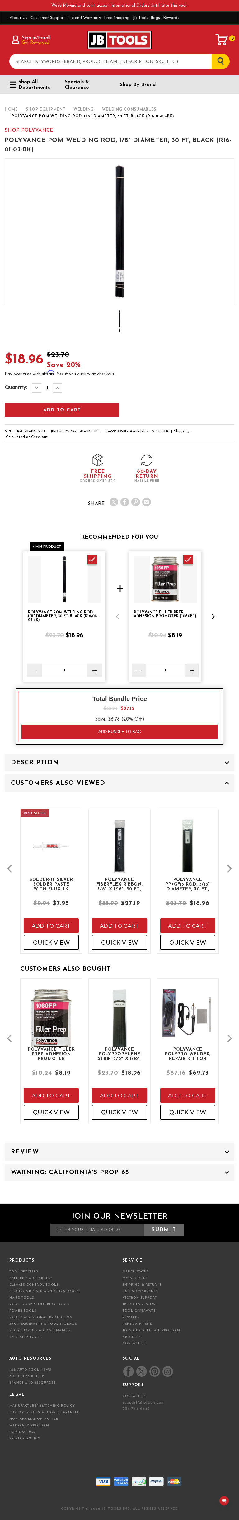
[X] (114, 502)
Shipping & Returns (142, 1284)
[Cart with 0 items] (222, 39)
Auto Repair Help (26, 1376)
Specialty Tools (25, 1337)
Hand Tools (21, 1298)
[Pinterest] (135, 502)
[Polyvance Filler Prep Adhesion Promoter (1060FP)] (51, 1027)
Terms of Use (22, 1432)
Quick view (51, 942)
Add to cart (51, 926)
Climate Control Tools (33, 1284)
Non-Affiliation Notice (33, 1419)
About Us (18, 18)
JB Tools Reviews (140, 1304)
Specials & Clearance (77, 84)
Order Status (135, 1271)
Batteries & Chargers (31, 1278)
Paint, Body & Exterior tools (39, 1304)
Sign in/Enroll (36, 38)
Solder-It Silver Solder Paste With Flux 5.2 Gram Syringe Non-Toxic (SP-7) (51, 884)
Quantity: (16, 387)
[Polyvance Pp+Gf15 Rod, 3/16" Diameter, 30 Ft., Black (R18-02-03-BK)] (187, 851)
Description (35, 763)
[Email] (146, 502)
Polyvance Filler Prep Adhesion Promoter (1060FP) (51, 1053)
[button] (117, 617)
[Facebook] (124, 502)
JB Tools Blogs (146, 18)
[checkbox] (92, 559)
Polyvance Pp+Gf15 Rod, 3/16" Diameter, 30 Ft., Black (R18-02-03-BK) (188, 884)
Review (25, 1152)
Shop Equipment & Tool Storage (43, 1324)
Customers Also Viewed (58, 783)
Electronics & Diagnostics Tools (44, 1291)
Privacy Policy (24, 1438)
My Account (135, 1278)
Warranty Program (29, 1425)
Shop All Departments (34, 84)
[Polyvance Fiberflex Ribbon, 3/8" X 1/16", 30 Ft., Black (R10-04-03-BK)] (119, 851)
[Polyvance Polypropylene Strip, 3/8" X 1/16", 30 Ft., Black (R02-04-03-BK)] (119, 1027)
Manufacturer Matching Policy (42, 1406)
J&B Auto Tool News (30, 1369)
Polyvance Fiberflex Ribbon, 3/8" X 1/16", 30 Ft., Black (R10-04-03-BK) (119, 884)
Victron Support (140, 1298)
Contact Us (134, 1343)
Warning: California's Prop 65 (70, 1172)
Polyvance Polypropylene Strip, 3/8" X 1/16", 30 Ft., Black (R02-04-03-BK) (119, 1053)
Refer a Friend (137, 1324)
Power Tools (22, 1311)
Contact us (134, 1396)
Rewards (171, 18)
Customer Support (47, 18)
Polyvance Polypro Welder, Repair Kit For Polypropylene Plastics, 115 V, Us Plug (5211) (188, 1053)
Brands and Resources (32, 1383)
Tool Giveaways (139, 1311)
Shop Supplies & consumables (39, 1330)
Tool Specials (23, 1271)
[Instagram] (167, 1371)
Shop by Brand (138, 84)
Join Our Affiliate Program (151, 1330)
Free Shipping (116, 18)
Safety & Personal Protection (41, 1317)
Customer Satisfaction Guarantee (44, 1412)
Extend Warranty (84, 18)
